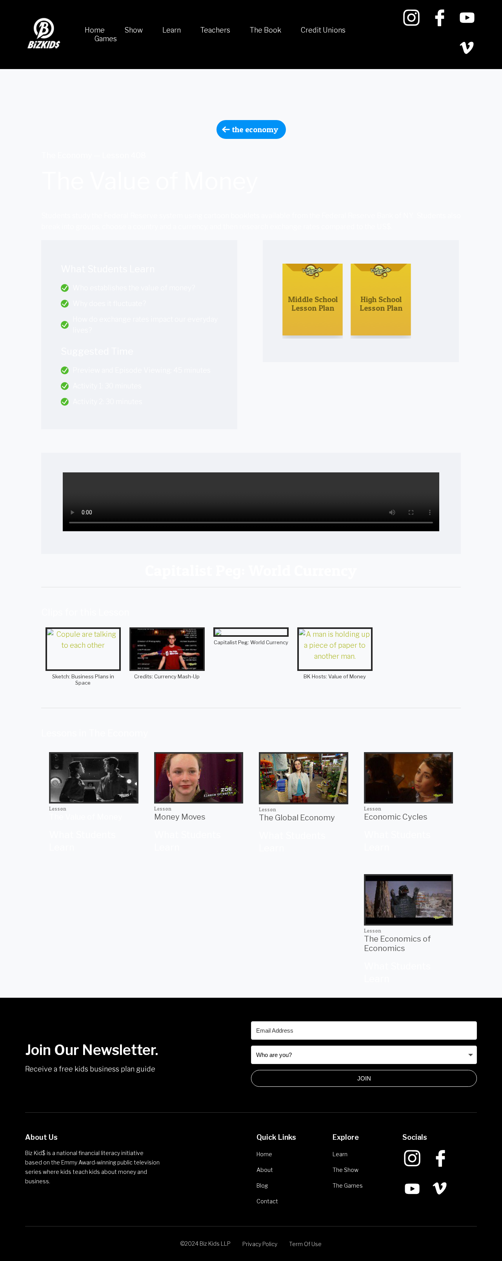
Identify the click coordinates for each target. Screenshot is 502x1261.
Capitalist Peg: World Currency (251, 642)
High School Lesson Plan (381, 304)
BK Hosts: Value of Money (335, 676)
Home (95, 30)
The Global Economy (297, 817)
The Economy (255, 129)
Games (106, 39)
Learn (171, 30)
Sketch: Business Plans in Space (83, 679)
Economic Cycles (395, 817)
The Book (265, 30)
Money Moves (180, 817)
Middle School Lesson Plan (313, 304)
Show (133, 30)
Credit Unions (323, 30)
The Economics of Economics (397, 943)
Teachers (215, 30)
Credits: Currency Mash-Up (167, 676)
